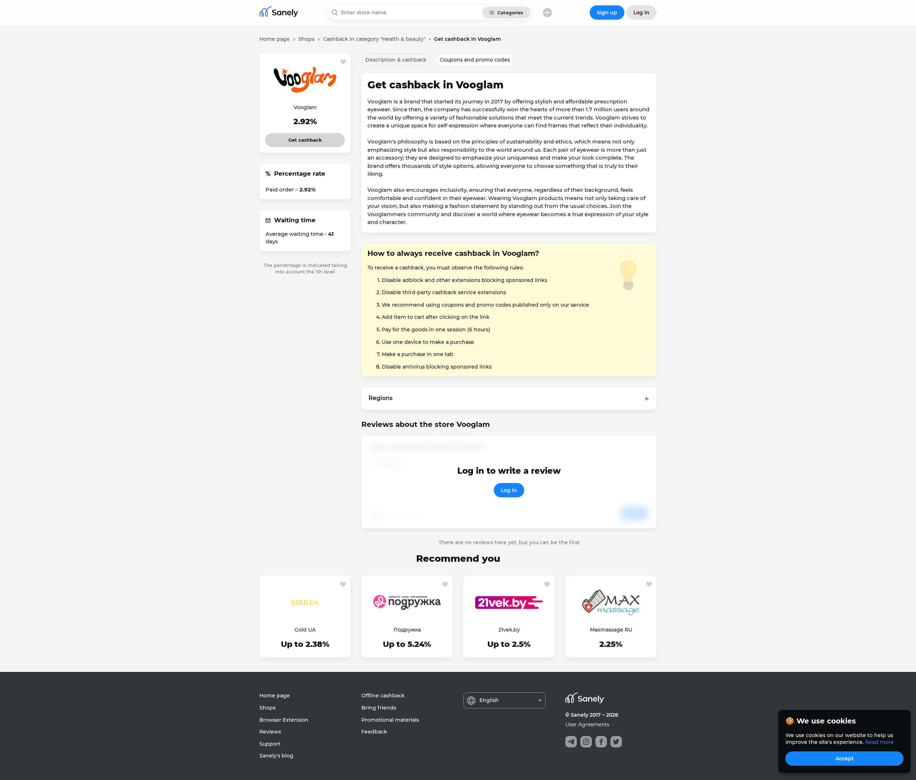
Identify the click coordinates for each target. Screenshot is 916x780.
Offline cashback (383, 695)
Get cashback (305, 138)
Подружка (407, 630)
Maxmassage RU (611, 630)
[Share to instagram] (586, 741)
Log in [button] (641, 12)
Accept (844, 758)
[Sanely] (278, 12)
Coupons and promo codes (475, 60)
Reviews (270, 731)
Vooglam (305, 107)
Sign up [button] (607, 12)
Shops (267, 708)
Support (270, 744)
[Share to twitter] (616, 741)
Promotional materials (390, 720)
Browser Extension (283, 720)
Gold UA (305, 630)
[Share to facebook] (601, 741)
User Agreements (587, 724)
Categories (510, 12)
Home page (274, 695)
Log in (509, 490)
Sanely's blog (276, 755)
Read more (879, 742)
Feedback (374, 731)
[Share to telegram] (571, 741)
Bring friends (378, 708)
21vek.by (509, 630)
